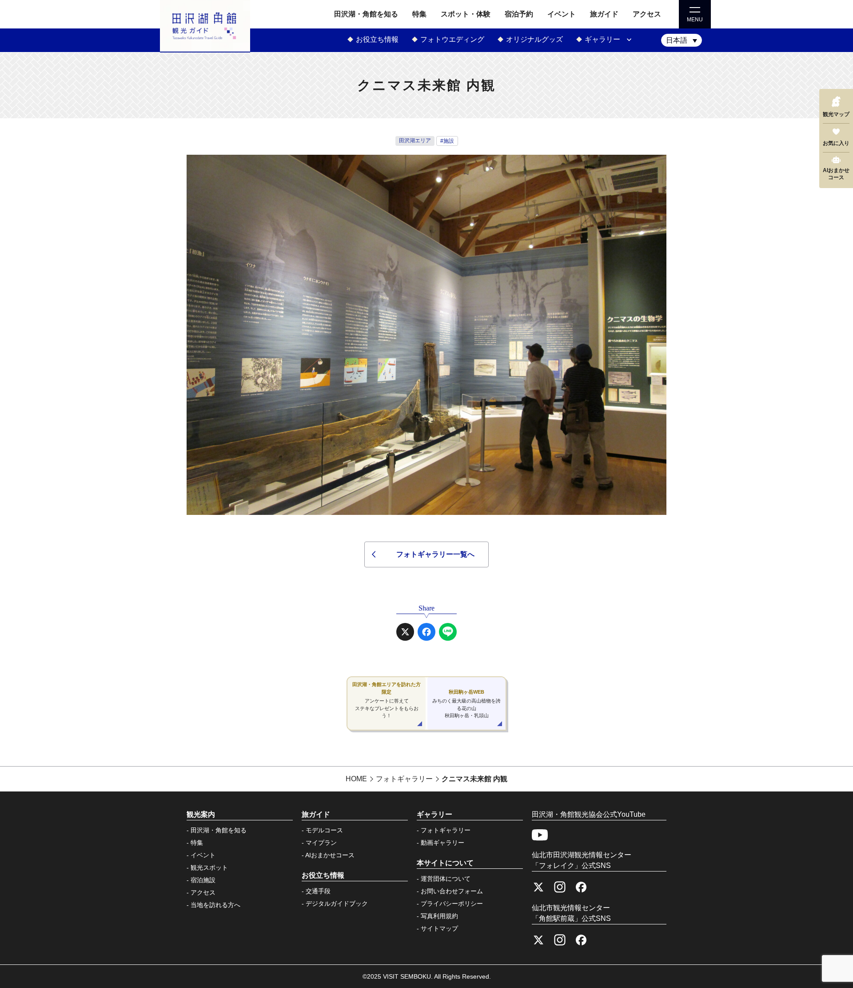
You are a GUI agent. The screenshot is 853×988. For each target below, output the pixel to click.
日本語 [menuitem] (676, 40)
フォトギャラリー (445, 830)
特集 (419, 14)
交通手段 (318, 891)
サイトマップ (439, 928)
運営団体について (445, 878)
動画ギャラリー (442, 842)
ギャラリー (602, 39)
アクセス (647, 14)
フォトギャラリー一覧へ (435, 554)
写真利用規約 (439, 916)
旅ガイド (604, 14)
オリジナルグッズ (534, 39)
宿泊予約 (519, 14)
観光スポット (209, 867)
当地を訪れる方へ (215, 904)
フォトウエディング (452, 39)
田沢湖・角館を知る (366, 14)
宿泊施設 (203, 880)
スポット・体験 (465, 14)
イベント (561, 14)
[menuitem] (681, 40)
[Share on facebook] (426, 632)
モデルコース (324, 830)
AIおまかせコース (330, 855)
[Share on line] (448, 632)
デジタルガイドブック (337, 903)
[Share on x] (405, 632)
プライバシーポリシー (452, 903)
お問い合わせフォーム (452, 891)
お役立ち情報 (377, 39)
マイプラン (321, 842)
